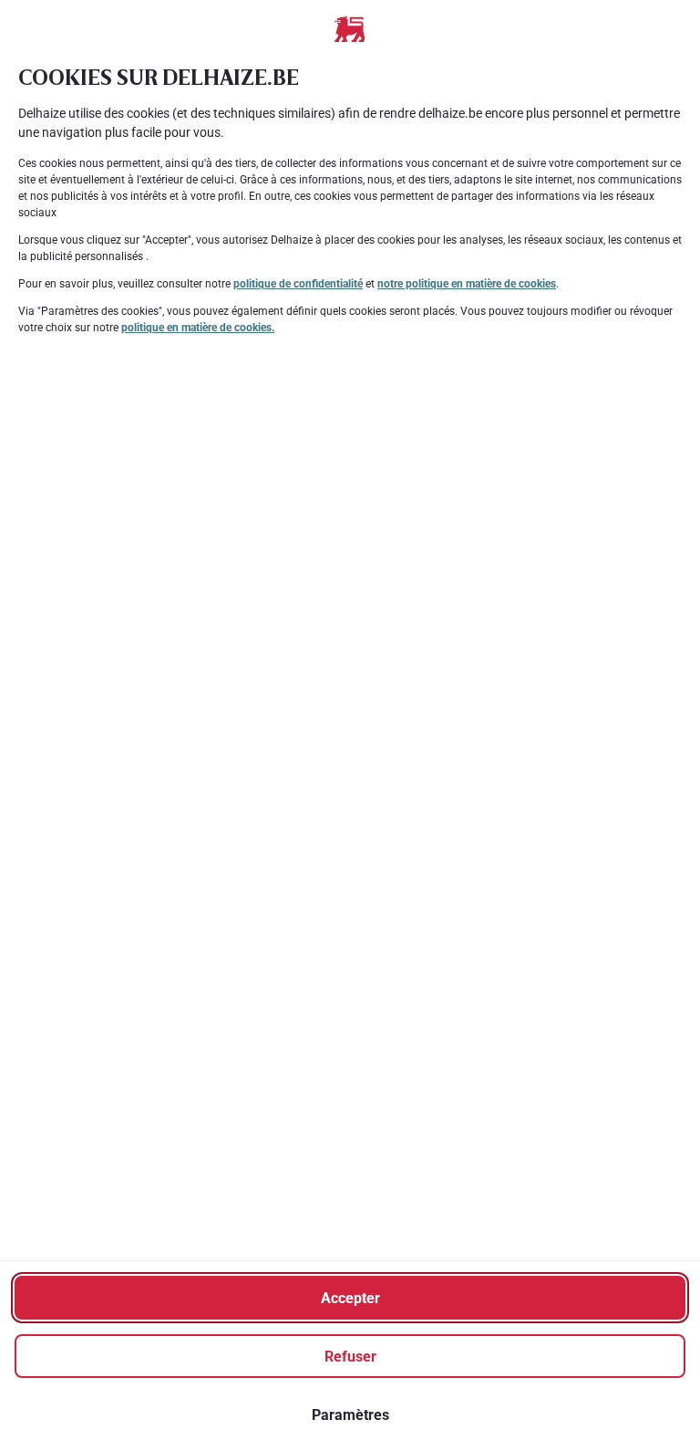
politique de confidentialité (298, 283)
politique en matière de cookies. (197, 327)
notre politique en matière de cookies (466, 283)
